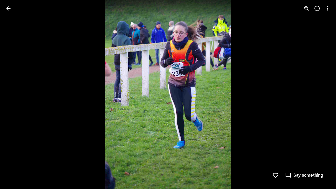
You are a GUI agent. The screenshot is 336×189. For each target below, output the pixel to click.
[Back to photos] (8, 8)
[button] (14, 94)
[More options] (327, 8)
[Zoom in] (306, 8)
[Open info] (317, 8)
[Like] (275, 175)
